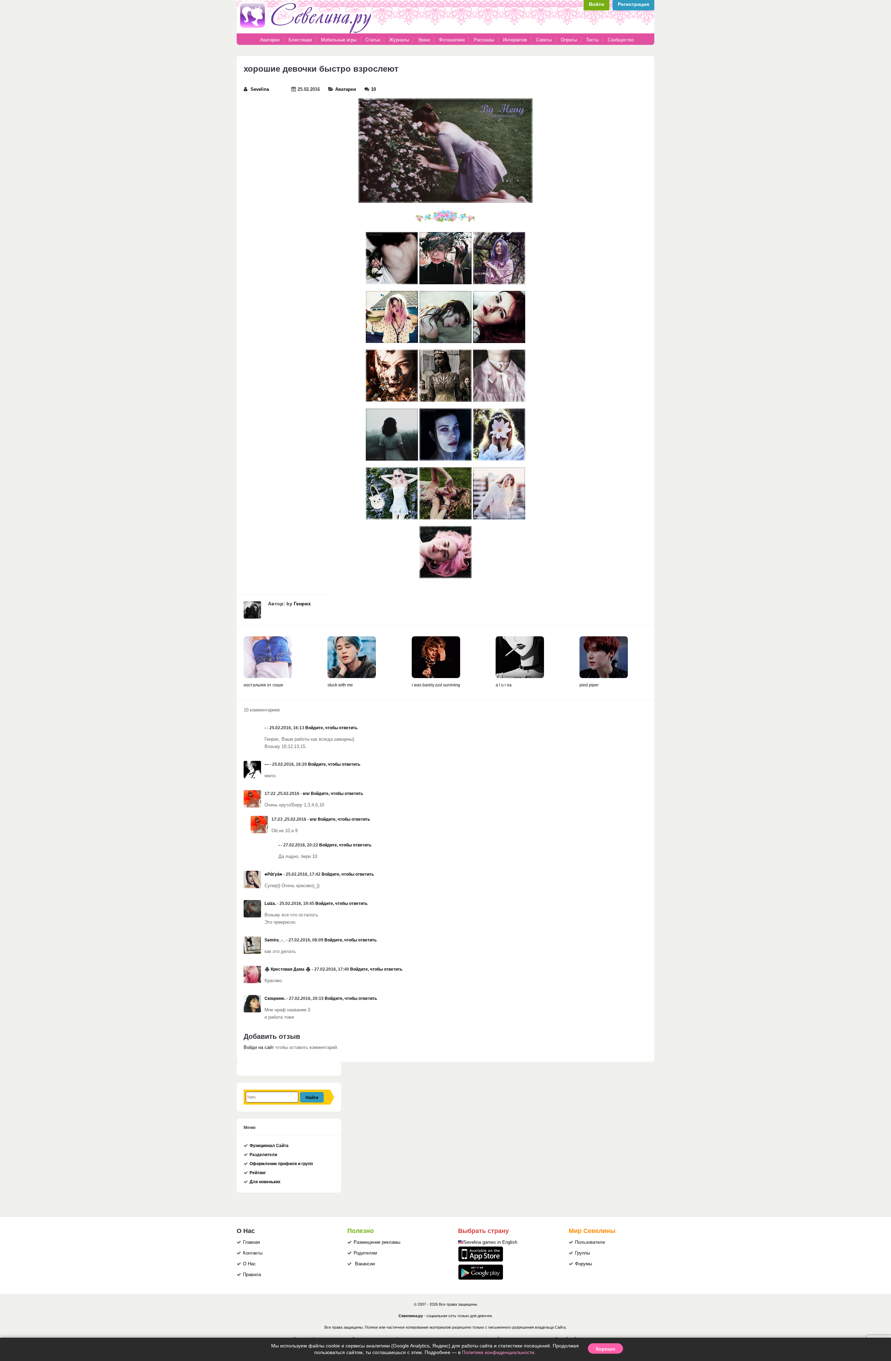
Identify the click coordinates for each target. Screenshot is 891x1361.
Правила (252, 1274)
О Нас (249, 1263)
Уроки (424, 39)
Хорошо (605, 1348)
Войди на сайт (259, 1047)
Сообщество (621, 39)
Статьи (372, 39)
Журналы (399, 39)
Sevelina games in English (490, 1242)
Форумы (583, 1263)
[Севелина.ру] (307, 32)
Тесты (592, 39)
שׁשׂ (306, 793)
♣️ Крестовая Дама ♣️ (288, 969)
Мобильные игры (338, 39)
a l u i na (504, 685)
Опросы (569, 39)
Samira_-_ (275, 940)
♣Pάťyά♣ (273, 874)
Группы (582, 1253)
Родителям (365, 1253)
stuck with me (340, 685)
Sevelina (260, 89)
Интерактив (515, 39)
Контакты (252, 1253)
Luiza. (270, 903)
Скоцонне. (275, 998)
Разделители (263, 1154)
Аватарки (269, 39)
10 (373, 89)
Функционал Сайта (269, 1145)
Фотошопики (452, 39)
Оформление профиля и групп (281, 1163)
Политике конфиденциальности (498, 1352)
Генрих (302, 603)
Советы (544, 39)
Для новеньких (265, 1181)
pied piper (589, 685)
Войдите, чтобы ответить (331, 727)
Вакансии (365, 1263)
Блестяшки (300, 39)
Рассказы (484, 39)
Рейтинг (258, 1172)
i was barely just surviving (436, 685)
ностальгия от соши (263, 685)
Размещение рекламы (377, 1242)
